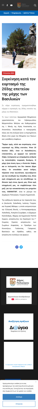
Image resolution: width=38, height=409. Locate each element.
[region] (19, 394)
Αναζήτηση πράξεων (18, 321)
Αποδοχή (19, 397)
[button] (35, 5)
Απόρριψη (19, 404)
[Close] (36, 382)
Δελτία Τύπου (29, 13)
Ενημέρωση (16, 13)
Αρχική (6, 13)
